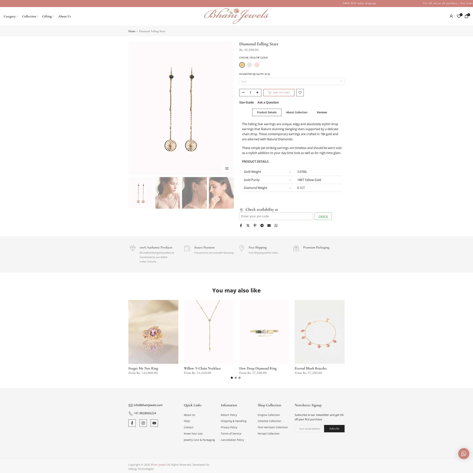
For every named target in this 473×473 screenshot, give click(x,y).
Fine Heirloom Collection (273, 427)
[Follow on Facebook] (132, 423)
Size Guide (246, 102)
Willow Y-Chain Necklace (202, 368)
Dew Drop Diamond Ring (258, 368)
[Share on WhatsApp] (276, 225)
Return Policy (229, 415)
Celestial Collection (269, 421)
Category (10, 16)
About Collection (296, 112)
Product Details (267, 112)
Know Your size (193, 433)
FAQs (187, 421)
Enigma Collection (269, 415)
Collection (29, 16)
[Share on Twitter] (248, 225)
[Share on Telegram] (262, 225)
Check (323, 216)
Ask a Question (268, 102)
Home (131, 31)
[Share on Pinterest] (255, 225)
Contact (188, 427)
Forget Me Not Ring (143, 368)
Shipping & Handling (233, 421)
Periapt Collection (269, 433)
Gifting (47, 16)
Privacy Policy (229, 427)
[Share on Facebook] (241, 225)
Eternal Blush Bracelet (311, 368)
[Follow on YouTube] (154, 423)
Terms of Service (231, 433)
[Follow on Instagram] (143, 423)
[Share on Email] (269, 225)
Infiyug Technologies (141, 469)
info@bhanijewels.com (148, 405)
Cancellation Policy (232, 440)
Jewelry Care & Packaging (199, 440)
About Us (64, 16)
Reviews (322, 112)
